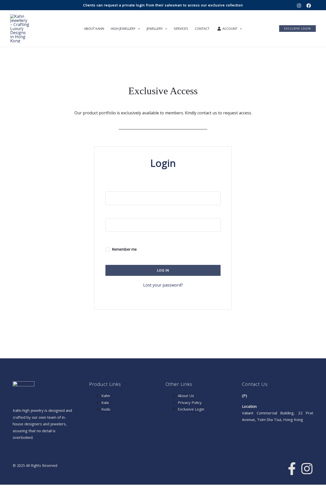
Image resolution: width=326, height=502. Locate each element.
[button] (297, 28)
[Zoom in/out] (6, 489)
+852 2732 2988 (263, 395)
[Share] (35, 489)
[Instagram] (299, 5)
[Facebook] (308, 5)
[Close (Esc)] (49, 489)
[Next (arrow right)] (21, 498)
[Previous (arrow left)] (6, 498)
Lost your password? (163, 285)
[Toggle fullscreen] (21, 489)
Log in (163, 270)
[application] (137, 28)
